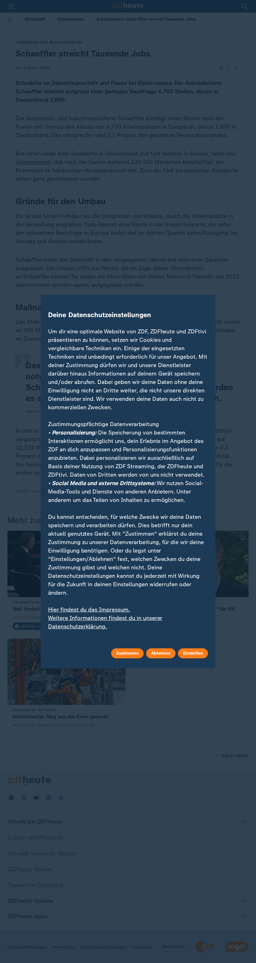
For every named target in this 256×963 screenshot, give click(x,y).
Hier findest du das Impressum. (89, 609)
